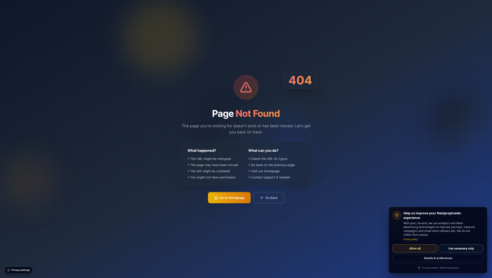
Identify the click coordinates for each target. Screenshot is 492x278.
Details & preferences (438, 258)
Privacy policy (410, 239)
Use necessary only (461, 248)
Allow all (415, 248)
